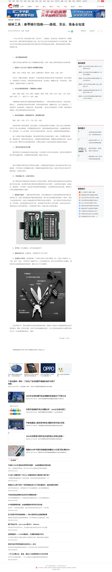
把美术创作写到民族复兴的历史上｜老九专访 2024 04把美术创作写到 (28, 547)
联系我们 (50, 567)
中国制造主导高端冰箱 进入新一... (90, 211)
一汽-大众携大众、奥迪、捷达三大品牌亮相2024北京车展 (28, 554)
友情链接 (69, 567)
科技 (29, 1)
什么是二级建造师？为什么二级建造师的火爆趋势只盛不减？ (29, 475)
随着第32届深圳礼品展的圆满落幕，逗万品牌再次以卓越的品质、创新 (28, 517)
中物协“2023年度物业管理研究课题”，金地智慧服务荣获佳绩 (29, 465)
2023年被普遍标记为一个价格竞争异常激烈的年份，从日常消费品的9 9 (29, 498)
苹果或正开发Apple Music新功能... (90, 213)
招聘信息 (55, 567)
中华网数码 (13, 6)
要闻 (80, 66)
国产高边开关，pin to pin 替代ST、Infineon (23, 524)
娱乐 (40, 1)
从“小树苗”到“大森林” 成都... (88, 192)
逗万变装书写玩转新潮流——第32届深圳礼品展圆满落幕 (27, 514)
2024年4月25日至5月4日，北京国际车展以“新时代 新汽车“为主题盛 (27, 527)
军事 (17, 1)
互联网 (29, 6)
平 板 (65, 6)
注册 (98, 1)
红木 (66, 1)
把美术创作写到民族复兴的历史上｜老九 (22, 544)
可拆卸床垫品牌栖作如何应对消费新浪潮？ (23, 495)
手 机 (58, 6)
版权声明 (59, 567)
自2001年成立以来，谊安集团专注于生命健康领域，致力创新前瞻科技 (28, 488)
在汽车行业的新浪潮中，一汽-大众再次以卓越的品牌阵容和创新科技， (28, 557)
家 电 (37, 6)
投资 (44, 1)
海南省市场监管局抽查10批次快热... (90, 205)
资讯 (13, 1)
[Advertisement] (36, 358)
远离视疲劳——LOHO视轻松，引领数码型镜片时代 (26, 534)
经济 (37, 1)
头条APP (84, 1)
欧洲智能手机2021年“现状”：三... (89, 216)
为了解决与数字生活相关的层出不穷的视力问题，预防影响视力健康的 (28, 537)
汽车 (21, 1)
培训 (48, 1)
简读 (74, 1)
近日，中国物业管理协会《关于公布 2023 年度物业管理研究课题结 (27, 468)
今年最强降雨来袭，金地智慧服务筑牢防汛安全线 (25, 504)
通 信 (44, 6)
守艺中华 (57, 1)
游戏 (25, 1)
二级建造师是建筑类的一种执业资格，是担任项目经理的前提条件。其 (28, 478)
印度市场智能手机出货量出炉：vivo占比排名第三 (46, 409)
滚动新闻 (17, 19)
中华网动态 (73, 567)
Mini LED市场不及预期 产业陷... (89, 203)
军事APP (78, 1)
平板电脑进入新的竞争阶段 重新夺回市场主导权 (45, 423)
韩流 (70, 1)
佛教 (62, 1)
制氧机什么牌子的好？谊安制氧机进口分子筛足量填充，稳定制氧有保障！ (33, 485)
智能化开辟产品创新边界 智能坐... (90, 208)
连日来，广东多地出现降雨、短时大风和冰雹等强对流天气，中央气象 (28, 507)
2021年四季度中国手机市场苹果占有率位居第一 (45, 436)
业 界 (21, 6)
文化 (52, 1)
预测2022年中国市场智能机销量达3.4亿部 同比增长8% (48, 450)
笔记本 (73, 6)
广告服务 (45, 567)
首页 (10, 1)
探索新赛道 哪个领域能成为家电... (90, 195)
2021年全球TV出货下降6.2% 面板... (90, 197)
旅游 (33, 1)
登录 (102, 1)
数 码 (51, 6)
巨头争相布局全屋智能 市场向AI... (90, 200)
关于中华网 (40, 567)
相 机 (80, 6)
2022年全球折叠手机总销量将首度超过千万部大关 (46, 396)
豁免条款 (64, 567)
